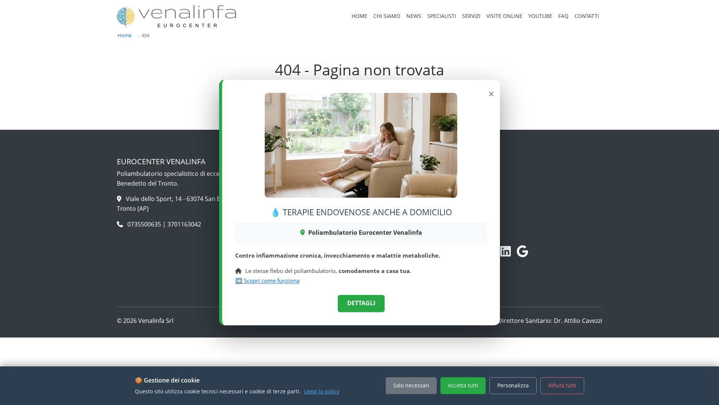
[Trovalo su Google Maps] (522, 251)
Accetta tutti (463, 385)
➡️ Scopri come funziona (267, 280)
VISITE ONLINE (504, 16)
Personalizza (513, 385)
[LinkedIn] (505, 251)
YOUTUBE (540, 16)
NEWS (413, 16)
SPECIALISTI (441, 16)
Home (124, 35)
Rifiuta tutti (562, 385)
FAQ (563, 16)
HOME (359, 16)
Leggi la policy (321, 391)
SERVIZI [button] (471, 16)
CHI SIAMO (386, 16)
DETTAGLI (361, 303)
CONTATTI (586, 16)
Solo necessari (411, 385)
